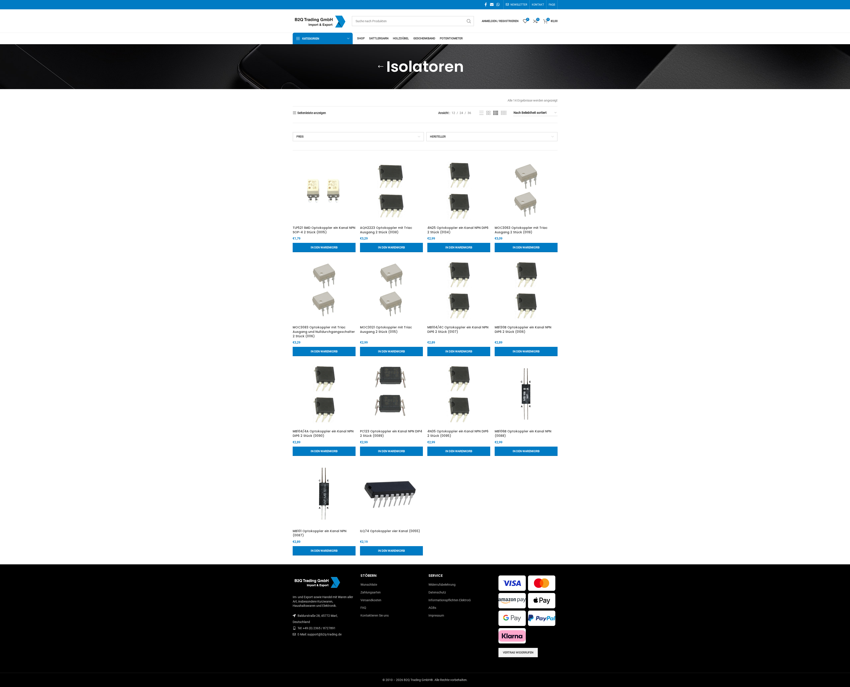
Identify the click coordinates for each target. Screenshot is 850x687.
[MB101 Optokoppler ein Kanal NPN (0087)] (324, 493)
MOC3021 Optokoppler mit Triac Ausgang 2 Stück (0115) (386, 329)
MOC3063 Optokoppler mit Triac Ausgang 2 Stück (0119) (521, 230)
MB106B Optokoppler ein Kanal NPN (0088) (523, 433)
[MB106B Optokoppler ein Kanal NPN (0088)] (526, 394)
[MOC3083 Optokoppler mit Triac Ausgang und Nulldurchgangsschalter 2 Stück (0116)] (324, 290)
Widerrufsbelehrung (442, 584)
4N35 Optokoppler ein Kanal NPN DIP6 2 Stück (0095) (457, 433)
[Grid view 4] (495, 113)
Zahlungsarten (370, 592)
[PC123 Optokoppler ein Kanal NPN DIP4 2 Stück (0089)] (391, 394)
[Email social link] (491, 4)
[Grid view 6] (503, 113)
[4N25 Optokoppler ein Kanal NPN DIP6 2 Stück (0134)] (458, 190)
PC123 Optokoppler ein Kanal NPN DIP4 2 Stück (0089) (391, 433)
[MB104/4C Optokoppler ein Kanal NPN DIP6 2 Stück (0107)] (458, 290)
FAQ (363, 607)
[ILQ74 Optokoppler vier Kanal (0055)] (391, 493)
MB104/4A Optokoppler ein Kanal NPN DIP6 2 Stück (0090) (323, 433)
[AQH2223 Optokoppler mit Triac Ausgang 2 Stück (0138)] (391, 190)
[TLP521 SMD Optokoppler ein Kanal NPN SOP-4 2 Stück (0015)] (324, 190)
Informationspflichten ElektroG (449, 600)
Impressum (436, 615)
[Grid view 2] (488, 113)
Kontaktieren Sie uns (374, 615)
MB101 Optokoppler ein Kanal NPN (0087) (319, 533)
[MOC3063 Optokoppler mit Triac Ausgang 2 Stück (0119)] (526, 190)
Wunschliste (368, 584)
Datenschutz (437, 592)
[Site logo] (320, 20)
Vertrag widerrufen (518, 652)
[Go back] (380, 66)
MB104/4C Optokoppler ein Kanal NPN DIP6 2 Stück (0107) (457, 329)
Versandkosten (370, 600)
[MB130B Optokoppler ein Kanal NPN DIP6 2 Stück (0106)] (526, 290)
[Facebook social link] (485, 4)
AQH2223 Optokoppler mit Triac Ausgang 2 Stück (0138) (386, 230)
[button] (324, 247)
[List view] (481, 113)
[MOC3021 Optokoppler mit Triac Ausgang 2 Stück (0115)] (391, 290)
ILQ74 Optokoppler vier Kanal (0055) (390, 531)
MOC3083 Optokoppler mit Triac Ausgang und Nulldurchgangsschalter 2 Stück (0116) (324, 331)
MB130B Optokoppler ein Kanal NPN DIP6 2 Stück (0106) (523, 329)
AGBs (432, 607)
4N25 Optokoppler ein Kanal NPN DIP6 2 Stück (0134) (457, 230)
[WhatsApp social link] (498, 4)
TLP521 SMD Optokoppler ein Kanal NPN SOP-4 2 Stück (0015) (324, 230)
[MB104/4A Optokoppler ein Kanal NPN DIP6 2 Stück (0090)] (324, 394)
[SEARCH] (469, 21)
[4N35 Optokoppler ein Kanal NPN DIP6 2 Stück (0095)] (458, 394)
